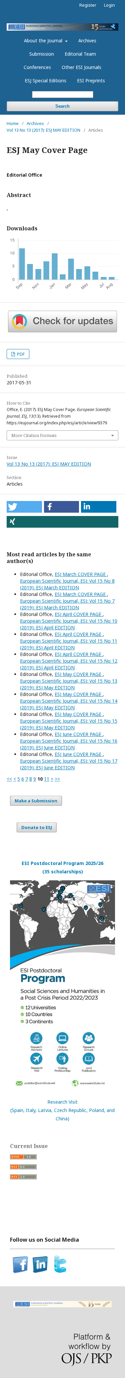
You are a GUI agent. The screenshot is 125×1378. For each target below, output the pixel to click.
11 (46, 779)
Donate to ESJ (36, 827)
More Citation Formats (34, 435)
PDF (20, 354)
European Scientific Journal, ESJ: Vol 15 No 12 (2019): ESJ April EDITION (68, 664)
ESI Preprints (91, 80)
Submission (41, 54)
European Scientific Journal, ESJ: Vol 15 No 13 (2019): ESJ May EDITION (68, 684)
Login (109, 5)
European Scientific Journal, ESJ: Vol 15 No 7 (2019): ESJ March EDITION (67, 604)
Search (62, 106)
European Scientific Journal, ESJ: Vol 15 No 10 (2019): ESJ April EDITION (68, 624)
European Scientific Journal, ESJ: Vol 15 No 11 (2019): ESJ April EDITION (68, 644)
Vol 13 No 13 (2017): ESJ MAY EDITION (43, 130)
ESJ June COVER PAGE (79, 734)
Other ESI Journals (81, 67)
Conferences (37, 67)
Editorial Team (80, 54)
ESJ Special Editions (45, 80)
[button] (24, 507)
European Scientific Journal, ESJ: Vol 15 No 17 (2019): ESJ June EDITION (68, 764)
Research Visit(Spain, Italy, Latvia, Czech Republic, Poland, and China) (62, 1110)
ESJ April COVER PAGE (79, 614)
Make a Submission (36, 801)
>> (57, 779)
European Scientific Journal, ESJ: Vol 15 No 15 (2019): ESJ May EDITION (68, 724)
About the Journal (44, 40)
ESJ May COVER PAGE (79, 674)
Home (13, 123)
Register (87, 5)
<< (9, 779)
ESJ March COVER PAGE (81, 574)
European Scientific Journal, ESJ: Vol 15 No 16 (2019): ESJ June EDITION (68, 744)
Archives (87, 40)
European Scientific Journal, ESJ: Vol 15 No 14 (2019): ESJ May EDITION (68, 704)
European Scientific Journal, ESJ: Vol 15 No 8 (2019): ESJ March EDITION (67, 584)
